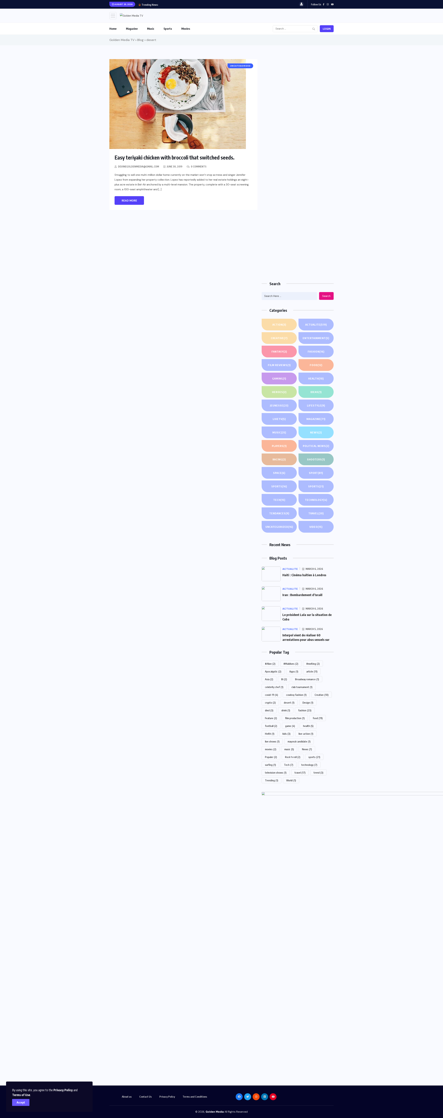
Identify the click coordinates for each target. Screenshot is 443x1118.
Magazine (132, 28)
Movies (185, 28)
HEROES (279, 392)
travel (300, 772)
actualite (316, 324)
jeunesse (279, 405)
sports (314, 757)
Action (279, 324)
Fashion (316, 351)
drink (285, 710)
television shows (275, 772)
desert (289, 702)
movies (270, 749)
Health (316, 378)
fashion (304, 710)
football (271, 725)
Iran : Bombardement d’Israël (302, 595)
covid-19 (271, 694)
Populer (271, 757)
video (316, 526)
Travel (316, 513)
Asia (269, 679)
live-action (306, 733)
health (308, 725)
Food (316, 365)
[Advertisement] (298, 83)
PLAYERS (279, 445)
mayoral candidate (299, 741)
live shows (272, 741)
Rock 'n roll (292, 757)
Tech (279, 499)
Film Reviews (279, 365)
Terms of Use (21, 1095)
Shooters (316, 459)
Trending (271, 780)
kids (286, 733)
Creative (279, 338)
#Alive (270, 663)
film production (295, 718)
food (318, 718)
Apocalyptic (273, 671)
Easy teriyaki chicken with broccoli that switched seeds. (174, 157)
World (291, 780)
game (290, 725)
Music (150, 28)
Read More (129, 200)
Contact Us (145, 1096)
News (316, 432)
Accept (21, 1102)
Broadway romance (307, 679)
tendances (279, 513)
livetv (279, 418)
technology (309, 764)
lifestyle (316, 405)
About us (127, 1096)
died (269, 710)
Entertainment (316, 338)
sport (316, 472)
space (279, 472)
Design (307, 702)
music (289, 749)
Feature (271, 718)
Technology (316, 499)
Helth (269, 733)
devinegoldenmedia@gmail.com (138, 166)
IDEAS (316, 392)
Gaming (279, 378)
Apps (293, 671)
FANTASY (279, 351)
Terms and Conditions (195, 1096)
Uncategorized (279, 526)
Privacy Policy (63, 1090)
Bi (284, 679)
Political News (316, 445)
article (311, 671)
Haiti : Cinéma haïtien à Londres (304, 575)
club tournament (301, 687)
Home (113, 28)
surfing (270, 764)
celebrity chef (274, 687)
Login (327, 29)
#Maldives (290, 663)
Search (326, 296)
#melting (313, 663)
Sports (168, 28)
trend (318, 772)
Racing (279, 459)
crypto (270, 702)
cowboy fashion (296, 694)
